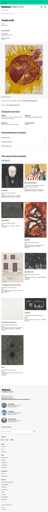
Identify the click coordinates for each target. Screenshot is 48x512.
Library (2, 492)
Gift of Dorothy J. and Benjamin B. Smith (33, 117)
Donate (3, 473)
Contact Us (3, 451)
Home (2, 13)
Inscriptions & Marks (6, 142)
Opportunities (4, 476)
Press (2, 449)
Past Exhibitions (4, 497)
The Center (3, 487)
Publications (4, 499)
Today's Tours (4, 462)
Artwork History (5, 137)
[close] (46, 2)
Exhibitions (3, 467)
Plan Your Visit (4, 457)
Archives (3, 494)
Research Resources (6, 146)
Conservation (4, 489)
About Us (3, 446)
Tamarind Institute (5, 38)
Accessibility (4, 465)
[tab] (5, 160)
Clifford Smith (4, 33)
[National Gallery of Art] (24, 390)
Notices (2, 507)
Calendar (3, 460)
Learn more (3, 3)
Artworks (7, 13)
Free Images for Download (7, 482)
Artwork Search (4, 484)
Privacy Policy (3, 509)
